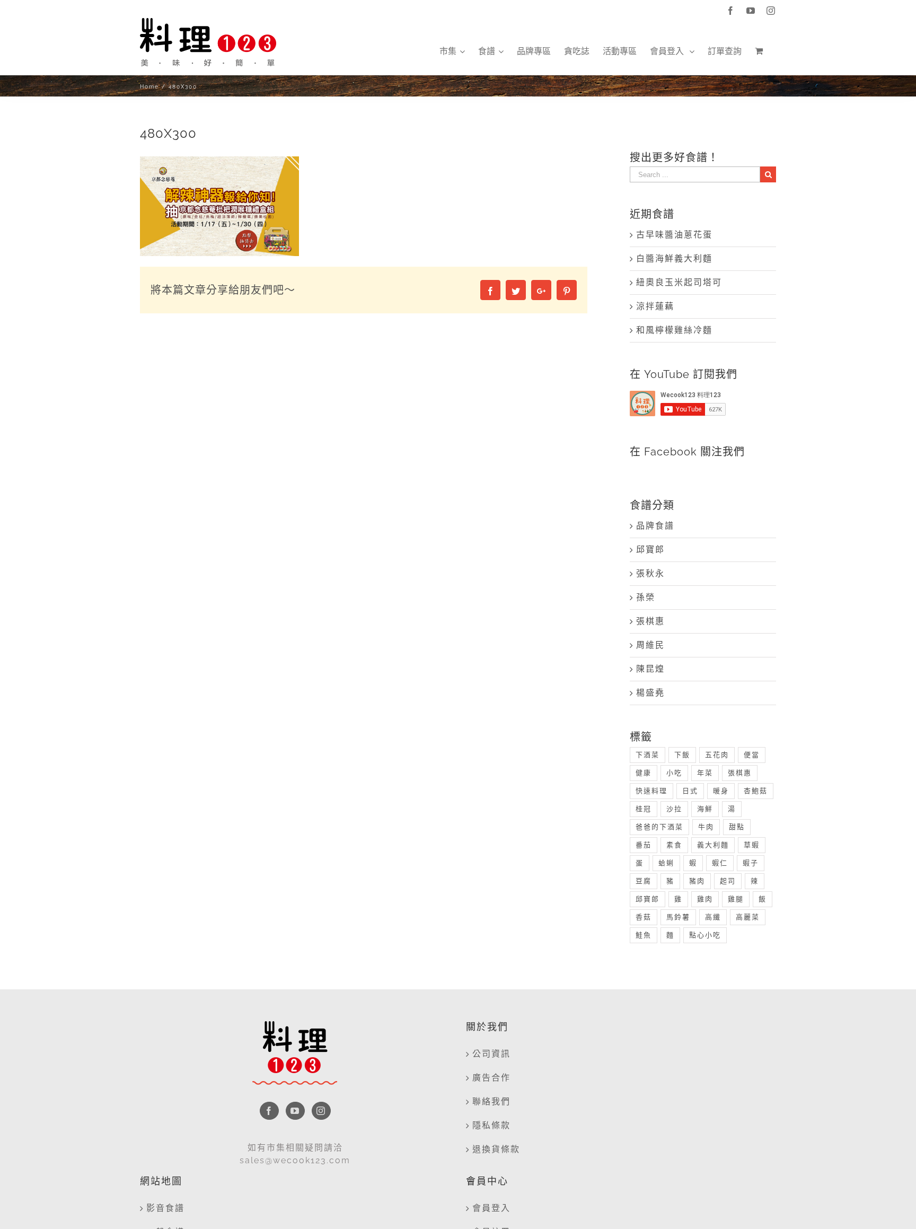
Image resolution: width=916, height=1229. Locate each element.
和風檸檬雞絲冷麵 (674, 330)
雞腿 (736, 899)
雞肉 (705, 899)
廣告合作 (491, 1078)
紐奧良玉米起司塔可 (679, 282)
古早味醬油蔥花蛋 (674, 235)
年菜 (705, 773)
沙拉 (674, 809)
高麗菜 (748, 917)
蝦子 (751, 863)
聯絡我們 (491, 1101)
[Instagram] (321, 1111)
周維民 (650, 645)
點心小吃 (705, 935)
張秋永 (650, 573)
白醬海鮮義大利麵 (674, 258)
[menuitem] (452, 51)
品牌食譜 (655, 526)
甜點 (737, 827)
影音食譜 (165, 1208)
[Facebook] (269, 1111)
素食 (674, 845)
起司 (728, 881)
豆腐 (643, 881)
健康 (643, 773)
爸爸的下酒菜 (659, 827)
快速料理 (651, 791)
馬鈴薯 (678, 917)
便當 (752, 755)
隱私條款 (491, 1125)
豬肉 (697, 881)
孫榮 (645, 597)
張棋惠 (650, 621)
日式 (690, 791)
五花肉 (717, 755)
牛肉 (706, 827)
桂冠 (643, 809)
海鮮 (705, 809)
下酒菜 (647, 755)
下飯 (682, 755)
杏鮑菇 (756, 791)
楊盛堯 (650, 693)
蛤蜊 (666, 863)
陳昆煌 (650, 669)
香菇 (643, 917)
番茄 (643, 845)
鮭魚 (643, 935)
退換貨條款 (496, 1149)
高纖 (713, 917)
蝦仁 (720, 863)
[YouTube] (295, 1111)
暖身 (721, 791)
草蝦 (752, 845)
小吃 (674, 773)
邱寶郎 (650, 550)
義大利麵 (713, 845)
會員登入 (491, 1208)
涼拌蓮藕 (655, 306)
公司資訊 (491, 1054)
